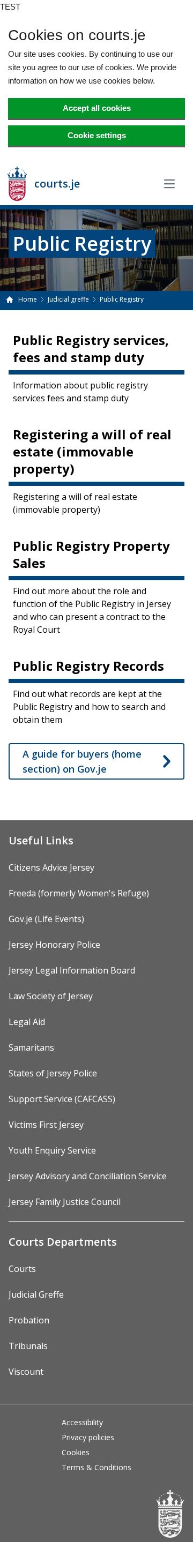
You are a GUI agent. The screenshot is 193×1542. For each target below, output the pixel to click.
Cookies (76, 1452)
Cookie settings (97, 135)
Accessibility (82, 1422)
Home (27, 299)
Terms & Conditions (96, 1467)
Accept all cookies (97, 108)
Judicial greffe (68, 299)
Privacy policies (88, 1437)
